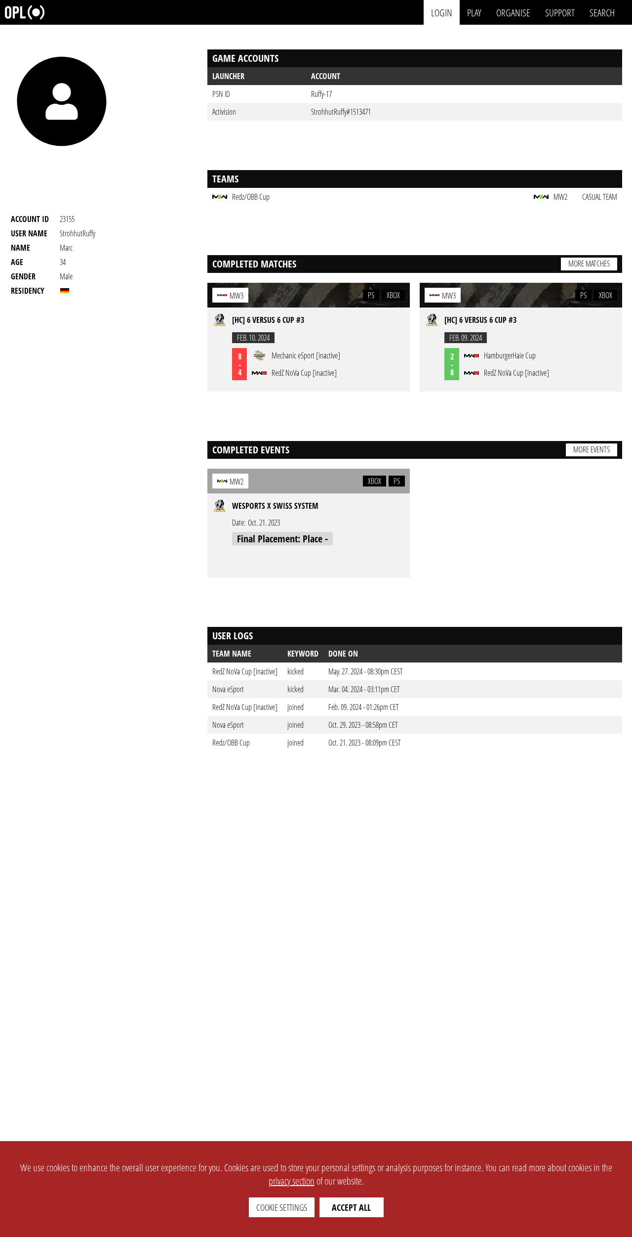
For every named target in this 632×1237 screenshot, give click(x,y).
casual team (599, 196)
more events (591, 449)
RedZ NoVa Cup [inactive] (244, 671)
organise (513, 12)
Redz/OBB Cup (231, 742)
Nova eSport (228, 689)
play (474, 12)
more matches (589, 263)
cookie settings (281, 1207)
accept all (351, 1207)
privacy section (292, 1181)
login (441, 12)
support (560, 12)
